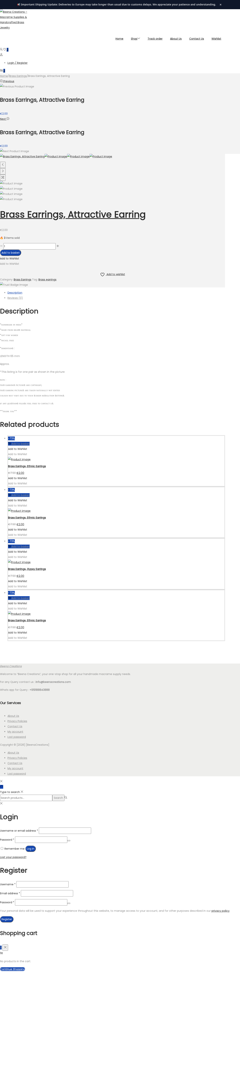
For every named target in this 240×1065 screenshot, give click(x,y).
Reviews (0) (15, 298)
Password (7, 840)
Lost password (17, 737)
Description (15, 293)
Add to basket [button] (20, 444)
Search (58, 798)
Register (7, 919)
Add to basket (11, 253)
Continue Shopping (12, 969)
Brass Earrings (18, 76)
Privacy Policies (17, 721)
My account (15, 732)
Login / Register (18, 63)
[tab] (116, 292)
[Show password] (68, 840)
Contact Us (15, 726)
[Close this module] (149, 977)
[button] (9, 258)
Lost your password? (13, 857)
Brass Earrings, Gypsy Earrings (27, 569)
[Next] (3, 171)
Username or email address (19, 831)
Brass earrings (47, 279)
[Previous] (3, 165)
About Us (13, 716)
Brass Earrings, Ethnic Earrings (27, 466)
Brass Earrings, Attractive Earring (73, 214)
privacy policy (221, 911)
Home (4, 76)
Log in (30, 849)
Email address (10, 893)
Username (8, 884)
